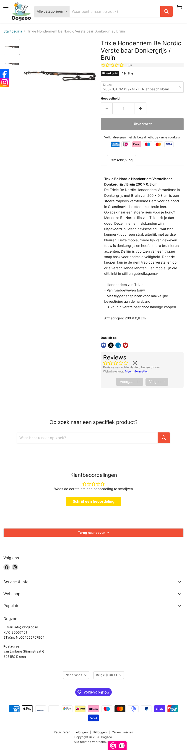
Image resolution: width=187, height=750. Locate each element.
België (106, 675)
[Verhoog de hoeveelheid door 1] (140, 108)
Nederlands (74, 675)
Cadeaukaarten (122, 732)
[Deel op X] (111, 345)
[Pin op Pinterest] (125, 345)
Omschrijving (121, 160)
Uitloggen (100, 732)
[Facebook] (4, 73)
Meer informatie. (136, 371)
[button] (12, 47)
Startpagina (12, 31)
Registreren (62, 732)
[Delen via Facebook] (103, 345)
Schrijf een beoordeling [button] (93, 501)
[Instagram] (4, 82)
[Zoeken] (166, 11)
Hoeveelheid (110, 98)
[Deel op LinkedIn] (118, 345)
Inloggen (81, 732)
